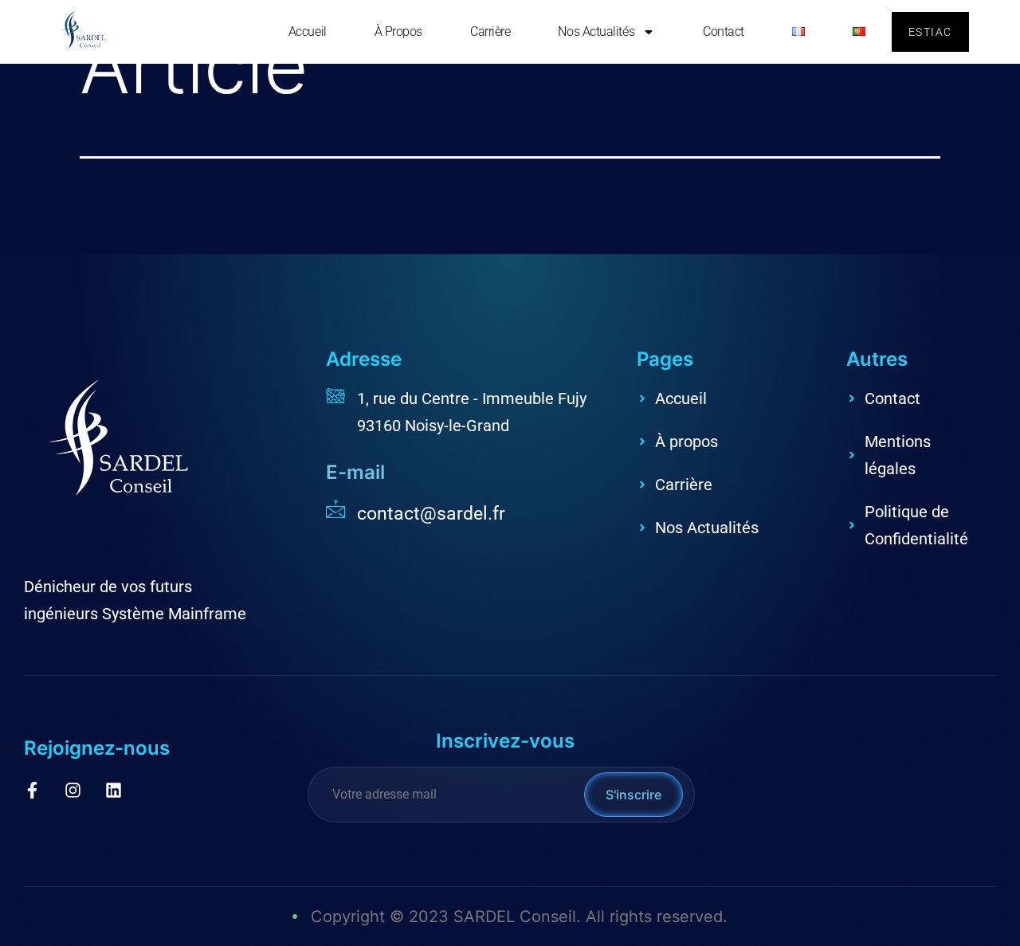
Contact (723, 31)
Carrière (490, 31)
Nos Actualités (596, 31)
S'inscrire (633, 795)
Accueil (307, 31)
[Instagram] (73, 790)
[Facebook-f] (32, 790)
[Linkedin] (113, 790)
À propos (398, 31)
